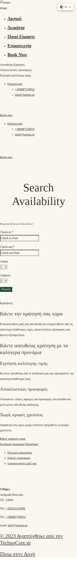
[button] (65, 7)
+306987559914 (25, 89)
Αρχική (14, 18)
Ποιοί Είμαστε (21, 36)
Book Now (17, 54)
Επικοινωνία (19, 45)
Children (5, 275)
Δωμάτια (15, 27)
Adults (4, 261)
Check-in (6, 232)
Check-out (7, 246)
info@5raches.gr (25, 94)
